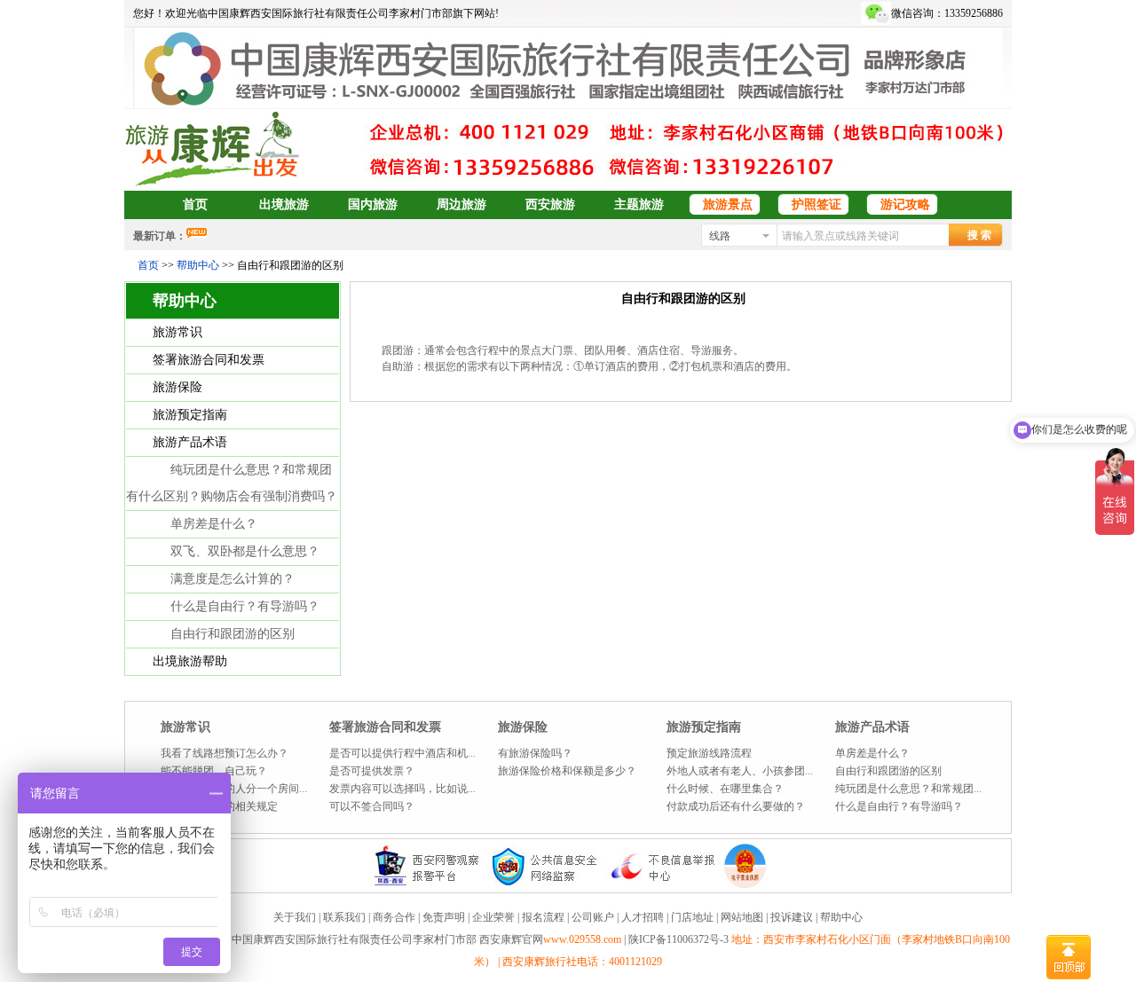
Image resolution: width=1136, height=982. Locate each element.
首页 (195, 204)
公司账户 (593, 917)
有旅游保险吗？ (535, 753)
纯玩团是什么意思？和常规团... (908, 788)
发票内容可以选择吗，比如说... (402, 788)
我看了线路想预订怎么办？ (224, 753)
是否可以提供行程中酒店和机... (402, 753)
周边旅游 (461, 204)
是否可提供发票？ (371, 771)
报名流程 (543, 917)
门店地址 (692, 917)
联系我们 (344, 917)
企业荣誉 (493, 917)
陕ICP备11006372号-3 (679, 939)
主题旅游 (639, 204)
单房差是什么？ (213, 523)
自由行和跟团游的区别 (232, 633)
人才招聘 (642, 917)
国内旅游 (373, 204)
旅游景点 (728, 204)
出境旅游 (284, 204)
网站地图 (742, 917)
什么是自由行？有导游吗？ (245, 606)
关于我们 (294, 917)
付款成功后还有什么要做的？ (736, 806)
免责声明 (443, 917)
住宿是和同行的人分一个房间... (234, 788)
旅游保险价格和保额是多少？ (567, 771)
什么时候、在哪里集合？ (725, 788)
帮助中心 (198, 265)
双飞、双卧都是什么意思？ (245, 551)
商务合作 (394, 917)
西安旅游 (550, 204)
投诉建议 (791, 917)
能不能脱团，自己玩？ (214, 771)
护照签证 (816, 204)
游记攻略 (905, 204)
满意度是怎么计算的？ (232, 578)
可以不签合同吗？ (371, 806)
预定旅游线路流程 (709, 753)
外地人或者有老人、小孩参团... (740, 771)
